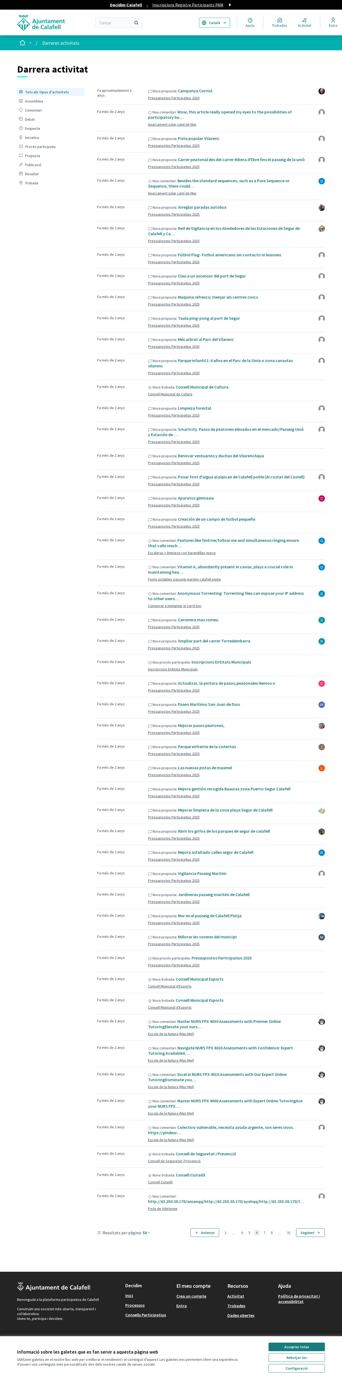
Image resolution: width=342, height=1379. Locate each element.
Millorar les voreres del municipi (207, 936)
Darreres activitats (60, 43)
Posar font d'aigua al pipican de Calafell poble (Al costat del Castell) (241, 476)
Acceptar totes (296, 1346)
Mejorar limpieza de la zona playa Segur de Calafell (225, 810)
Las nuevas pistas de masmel (205, 767)
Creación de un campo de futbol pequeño (216, 519)
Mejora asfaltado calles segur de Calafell (215, 852)
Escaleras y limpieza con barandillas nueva (182, 552)
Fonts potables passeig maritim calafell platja (184, 579)
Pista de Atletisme (162, 1208)
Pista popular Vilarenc (198, 138)
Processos (135, 1305)
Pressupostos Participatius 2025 (174, 98)
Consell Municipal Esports (199, 979)
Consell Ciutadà (190, 1175)
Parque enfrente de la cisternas (207, 746)
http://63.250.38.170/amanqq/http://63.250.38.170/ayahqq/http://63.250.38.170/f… (226, 1201)
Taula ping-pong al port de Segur (209, 318)
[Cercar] (136, 23)
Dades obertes (240, 1315)
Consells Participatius (145, 1314)
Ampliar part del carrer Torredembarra (214, 640)
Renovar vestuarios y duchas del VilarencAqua (221, 455)
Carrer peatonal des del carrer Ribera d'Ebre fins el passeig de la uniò (241, 159)
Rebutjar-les (296, 1357)
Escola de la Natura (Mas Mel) (171, 1033)
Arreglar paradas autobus (202, 207)
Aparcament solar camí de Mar (172, 124)
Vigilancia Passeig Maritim (202, 873)
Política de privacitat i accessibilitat (299, 1298)
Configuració (297, 1368)
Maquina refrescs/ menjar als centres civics (218, 297)
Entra (181, 1305)
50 (145, 1232)
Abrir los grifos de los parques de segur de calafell (224, 831)
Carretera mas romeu (198, 619)
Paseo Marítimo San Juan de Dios (209, 704)
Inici (129, 1295)
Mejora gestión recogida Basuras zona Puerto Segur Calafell (234, 788)
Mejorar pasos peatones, (201, 725)
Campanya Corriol (195, 90)
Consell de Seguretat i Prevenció (206, 1153)
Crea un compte (191, 1296)
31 (289, 1232)
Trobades (236, 1305)
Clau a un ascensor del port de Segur (212, 276)
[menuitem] (50, 92)
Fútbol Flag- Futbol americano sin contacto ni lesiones (229, 254)
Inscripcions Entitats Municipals (221, 662)
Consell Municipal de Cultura (202, 387)
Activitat (235, 1296)
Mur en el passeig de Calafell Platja (210, 915)
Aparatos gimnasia (196, 498)
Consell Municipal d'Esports (170, 986)
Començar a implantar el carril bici (174, 605)
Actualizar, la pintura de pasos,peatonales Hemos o (226, 683)
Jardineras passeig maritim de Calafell (214, 894)
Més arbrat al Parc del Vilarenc (206, 339)
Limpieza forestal (194, 408)
